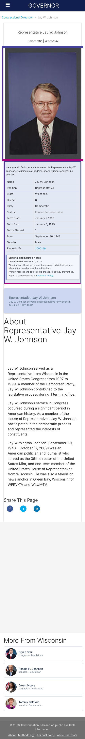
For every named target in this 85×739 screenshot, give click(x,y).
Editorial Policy (45, 275)
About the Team (67, 735)
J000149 (40, 248)
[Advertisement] (42, 549)
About (12, 735)
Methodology (26, 735)
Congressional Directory (17, 17)
